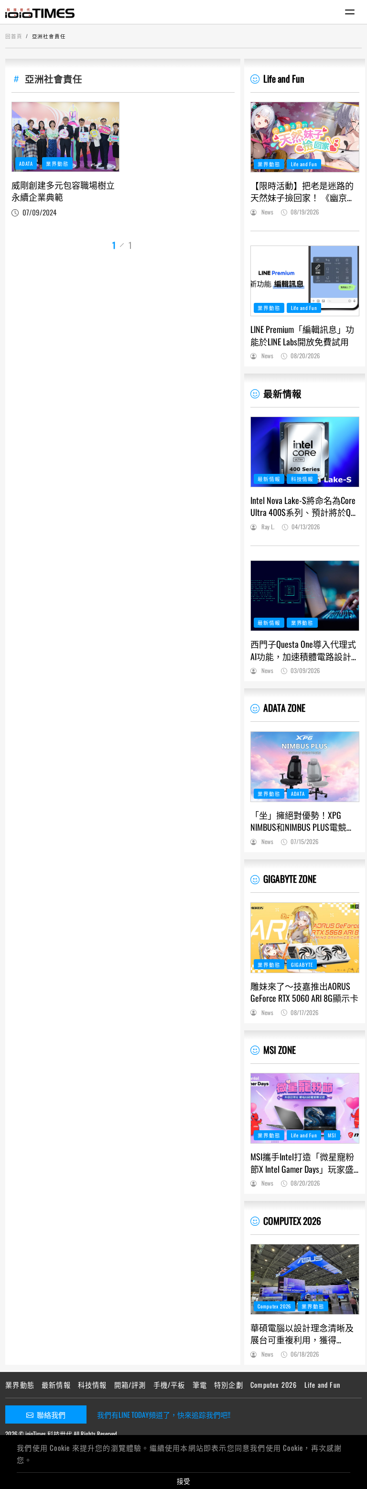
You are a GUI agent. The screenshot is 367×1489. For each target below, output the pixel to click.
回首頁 (13, 36)
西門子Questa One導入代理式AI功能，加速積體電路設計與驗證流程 (303, 650)
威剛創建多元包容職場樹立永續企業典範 (63, 191)
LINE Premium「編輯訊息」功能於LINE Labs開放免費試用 (302, 335)
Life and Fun (283, 79)
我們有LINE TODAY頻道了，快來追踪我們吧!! (163, 1414)
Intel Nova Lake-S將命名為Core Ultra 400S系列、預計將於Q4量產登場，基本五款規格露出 (303, 506)
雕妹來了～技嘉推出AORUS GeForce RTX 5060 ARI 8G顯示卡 (304, 992)
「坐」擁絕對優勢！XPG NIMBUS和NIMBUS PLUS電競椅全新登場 (302, 821)
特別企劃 (228, 1385)
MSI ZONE (279, 1050)
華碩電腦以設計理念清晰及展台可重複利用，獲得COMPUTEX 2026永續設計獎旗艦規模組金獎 (303, 1334)
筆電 (200, 1385)
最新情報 (282, 393)
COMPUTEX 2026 (292, 1221)
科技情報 (302, 478)
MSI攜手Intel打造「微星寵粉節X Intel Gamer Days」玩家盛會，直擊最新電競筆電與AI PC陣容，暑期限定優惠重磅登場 (302, 1163)
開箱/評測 (130, 1385)
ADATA (26, 163)
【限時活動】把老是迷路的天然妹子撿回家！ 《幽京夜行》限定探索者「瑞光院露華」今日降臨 (303, 192)
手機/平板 (169, 1385)
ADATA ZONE (284, 708)
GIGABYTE (302, 964)
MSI (332, 1135)
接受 (183, 1481)
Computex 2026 (274, 1306)
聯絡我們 (51, 1414)
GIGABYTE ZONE (289, 879)
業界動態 (57, 163)
